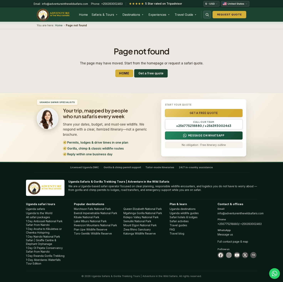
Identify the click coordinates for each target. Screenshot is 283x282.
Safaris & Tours (102, 15)
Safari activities (179, 221)
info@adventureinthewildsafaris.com (65, 3)
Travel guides (178, 225)
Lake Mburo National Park (90, 221)
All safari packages (38, 217)
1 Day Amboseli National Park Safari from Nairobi (44, 223)
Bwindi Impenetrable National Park (95, 213)
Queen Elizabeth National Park (142, 208)
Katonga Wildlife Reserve (139, 233)
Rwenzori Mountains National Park (95, 225)
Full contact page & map (233, 241)
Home (83, 15)
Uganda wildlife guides (184, 213)
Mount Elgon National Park (140, 225)
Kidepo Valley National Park (141, 217)
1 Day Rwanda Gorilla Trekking (45, 255)
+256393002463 (112, 3)
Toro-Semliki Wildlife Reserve (93, 233)
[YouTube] (237, 255)
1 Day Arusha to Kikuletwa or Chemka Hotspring (44, 230)
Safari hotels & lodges (184, 217)
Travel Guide (184, 15)
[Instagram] (229, 255)
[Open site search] (207, 14)
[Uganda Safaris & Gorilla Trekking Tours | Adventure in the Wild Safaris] (45, 188)
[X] (245, 255)
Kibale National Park (86, 217)
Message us (225, 234)
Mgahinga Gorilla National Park (142, 213)
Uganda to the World (39, 213)
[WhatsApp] (274, 273)
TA (253, 255)
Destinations (131, 15)
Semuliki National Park (137, 221)
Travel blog (177, 233)
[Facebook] (221, 255)
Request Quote (229, 14)
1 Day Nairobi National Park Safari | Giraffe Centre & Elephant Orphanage (43, 240)
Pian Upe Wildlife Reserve (90, 229)
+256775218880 (228, 223)
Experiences (157, 15)
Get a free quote (150, 73)
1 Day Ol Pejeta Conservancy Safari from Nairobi (44, 249)
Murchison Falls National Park (92, 208)
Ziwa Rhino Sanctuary (137, 229)
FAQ (172, 229)
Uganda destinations (183, 208)
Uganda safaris (35, 208)
